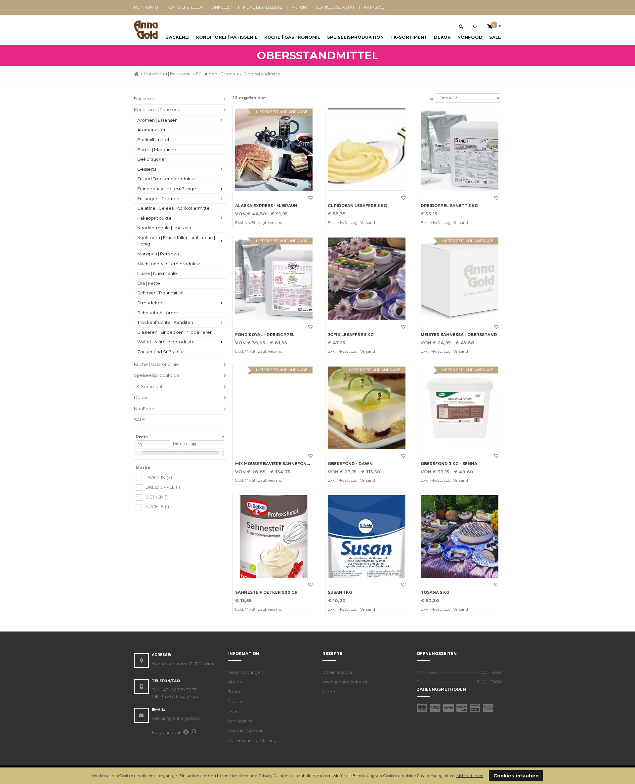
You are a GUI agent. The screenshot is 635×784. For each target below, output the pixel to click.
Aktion (299, 7)
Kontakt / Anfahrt (246, 730)
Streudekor (149, 302)
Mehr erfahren (470, 775)
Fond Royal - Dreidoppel (265, 334)
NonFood (470, 37)
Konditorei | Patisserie (227, 37)
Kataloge (374, 7)
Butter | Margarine (156, 149)
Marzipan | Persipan (158, 253)
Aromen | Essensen (157, 120)
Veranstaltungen (245, 672)
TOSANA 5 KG (435, 592)
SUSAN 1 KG (340, 592)
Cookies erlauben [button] (516, 776)
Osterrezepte (337, 672)
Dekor (442, 37)
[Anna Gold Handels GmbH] (146, 29)
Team (234, 691)
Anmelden (222, 7)
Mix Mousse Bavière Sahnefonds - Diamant (286, 463)
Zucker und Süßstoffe (160, 351)
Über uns (237, 701)
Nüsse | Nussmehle (157, 273)
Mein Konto (146, 7)
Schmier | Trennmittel (160, 292)
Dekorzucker (151, 159)
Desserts (146, 169)
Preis (142, 436)
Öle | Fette (148, 283)
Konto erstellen (185, 7)
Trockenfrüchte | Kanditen (165, 322)
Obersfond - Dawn (350, 463)
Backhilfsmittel (153, 139)
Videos (329, 691)
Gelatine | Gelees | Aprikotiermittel (174, 208)
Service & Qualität (335, 7)
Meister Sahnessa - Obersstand (459, 334)
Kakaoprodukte (154, 218)
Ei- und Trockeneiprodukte (166, 178)
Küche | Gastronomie (292, 37)
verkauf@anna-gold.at (176, 718)
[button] (486, 776)
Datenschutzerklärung (252, 740)
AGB (233, 711)
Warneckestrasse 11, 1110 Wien (183, 663)
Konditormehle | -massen (164, 227)
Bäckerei (177, 37)
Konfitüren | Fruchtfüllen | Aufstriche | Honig (176, 241)
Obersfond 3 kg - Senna (449, 463)
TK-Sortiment (408, 37)
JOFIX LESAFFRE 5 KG (351, 334)
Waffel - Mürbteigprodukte (166, 341)
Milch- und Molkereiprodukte (168, 263)
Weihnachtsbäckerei (344, 681)
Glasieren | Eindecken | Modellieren (175, 332)
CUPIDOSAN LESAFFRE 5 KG (357, 205)
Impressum (240, 720)
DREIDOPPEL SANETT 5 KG (449, 205)
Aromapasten (152, 129)
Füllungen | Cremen (217, 73)
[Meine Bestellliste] (475, 26)
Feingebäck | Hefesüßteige (166, 188)
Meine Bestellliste (262, 7)
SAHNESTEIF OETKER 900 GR (266, 592)
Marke (143, 467)
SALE (495, 37)
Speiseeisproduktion (355, 37)
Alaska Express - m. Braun (266, 205)
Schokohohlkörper (157, 312)
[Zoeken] (461, 26)
